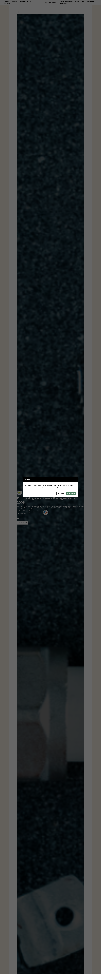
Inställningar (61, 493)
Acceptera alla (71, 493)
